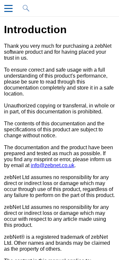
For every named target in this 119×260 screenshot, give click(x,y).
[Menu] (9, 10)
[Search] (28, 10)
